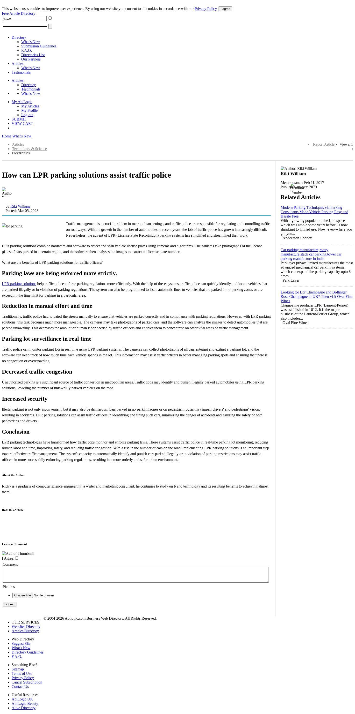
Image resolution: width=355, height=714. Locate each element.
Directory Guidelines (27, 652)
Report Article (323, 144)
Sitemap (18, 669)
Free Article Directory (18, 13)
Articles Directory (25, 631)
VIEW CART (22, 123)
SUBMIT (19, 119)
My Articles (30, 106)
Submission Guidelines (38, 46)
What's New (30, 42)
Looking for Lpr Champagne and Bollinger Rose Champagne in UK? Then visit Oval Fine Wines (316, 296)
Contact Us (20, 686)
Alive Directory (24, 708)
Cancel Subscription (27, 682)
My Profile (29, 110)
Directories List (33, 55)
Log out (27, 115)
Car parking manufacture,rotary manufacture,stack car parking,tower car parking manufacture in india (311, 254)
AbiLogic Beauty (25, 703)
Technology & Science (29, 149)
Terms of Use (22, 673)
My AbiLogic (22, 102)
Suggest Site (21, 643)
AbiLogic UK (22, 699)
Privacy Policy (206, 9)
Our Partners (31, 59)
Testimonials (21, 72)
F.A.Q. (26, 50)
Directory (19, 37)
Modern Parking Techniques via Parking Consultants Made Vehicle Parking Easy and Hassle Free (314, 211)
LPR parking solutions (19, 284)
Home (6, 136)
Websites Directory (26, 626)
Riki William (20, 206)
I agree (225, 9)
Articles (17, 63)
